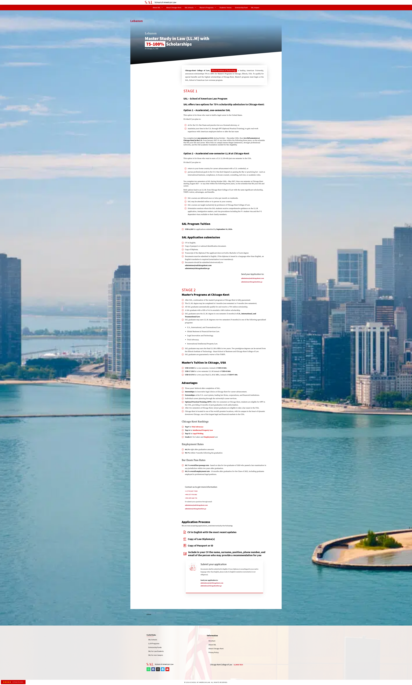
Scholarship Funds (155, 647)
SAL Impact (255, 7)
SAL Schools (189, 7)
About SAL (156, 7)
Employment (209, 437)
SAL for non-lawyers (155, 655)
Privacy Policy (214, 652)
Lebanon (136, 21)
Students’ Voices (226, 7)
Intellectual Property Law (203, 430)
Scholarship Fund (241, 7)
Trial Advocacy (197, 427)
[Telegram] (163, 669)
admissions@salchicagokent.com (212, 583)
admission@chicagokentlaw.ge (211, 586)
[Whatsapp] (148, 669)
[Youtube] (167, 669)
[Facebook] (153, 669)
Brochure (212, 641)
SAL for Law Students (156, 651)
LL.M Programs (153, 643)
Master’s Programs (207, 7)
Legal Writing (198, 433)
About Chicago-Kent (173, 7)
